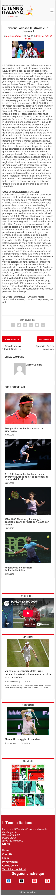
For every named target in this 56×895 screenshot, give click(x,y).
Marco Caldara (14, 35)
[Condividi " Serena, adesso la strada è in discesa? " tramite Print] (43, 325)
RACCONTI (28, 705)
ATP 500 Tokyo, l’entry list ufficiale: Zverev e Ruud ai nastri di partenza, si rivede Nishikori (26, 477)
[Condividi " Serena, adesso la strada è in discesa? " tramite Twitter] (19, 325)
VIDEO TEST (28, 596)
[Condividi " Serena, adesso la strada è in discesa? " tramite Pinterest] (25, 325)
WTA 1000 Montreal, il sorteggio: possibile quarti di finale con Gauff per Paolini (27, 522)
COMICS (28, 761)
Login (5, 858)
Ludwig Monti (12, 743)
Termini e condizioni (14, 869)
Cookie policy (10, 865)
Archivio (39, 35)
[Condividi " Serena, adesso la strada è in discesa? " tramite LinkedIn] (31, 325)
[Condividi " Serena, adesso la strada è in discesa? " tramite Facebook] (13, 325)
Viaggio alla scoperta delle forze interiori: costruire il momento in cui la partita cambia (28, 674)
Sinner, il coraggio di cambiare (23, 739)
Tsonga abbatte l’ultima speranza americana (24, 430)
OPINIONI (28, 637)
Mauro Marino (12, 681)
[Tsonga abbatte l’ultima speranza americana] (28, 408)
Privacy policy (10, 861)
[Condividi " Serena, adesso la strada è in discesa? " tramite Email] (37, 325)
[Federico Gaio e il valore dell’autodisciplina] (28, 547)
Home (5, 850)
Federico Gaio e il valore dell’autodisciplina (19, 569)
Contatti (7, 854)
